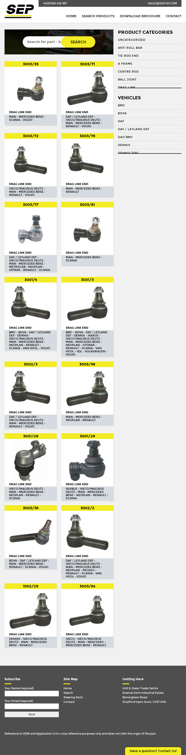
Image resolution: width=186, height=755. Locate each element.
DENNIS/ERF (128, 153)
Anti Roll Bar (130, 47)
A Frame (125, 63)
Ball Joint (127, 79)
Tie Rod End (128, 55)
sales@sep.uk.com (162, 3)
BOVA (122, 113)
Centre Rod (128, 71)
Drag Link (126, 87)
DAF (121, 121)
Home (71, 16)
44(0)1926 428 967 (55, 3)
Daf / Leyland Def (133, 129)
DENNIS (124, 145)
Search (78, 42)
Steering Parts (73, 697)
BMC (121, 105)
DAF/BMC (125, 137)
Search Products (98, 16)
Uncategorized (131, 39)
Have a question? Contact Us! (153, 751)
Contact (173, 16)
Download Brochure (140, 16)
